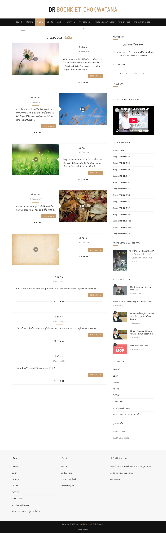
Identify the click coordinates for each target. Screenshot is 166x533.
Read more (95, 76)
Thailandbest (115, 479)
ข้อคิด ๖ (59, 277)
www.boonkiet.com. (83, 524)
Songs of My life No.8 (121, 202)
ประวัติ (19, 22)
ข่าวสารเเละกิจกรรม (105, 22)
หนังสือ (49, 22)
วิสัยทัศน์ (30, 22)
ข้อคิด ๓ (83, 148)
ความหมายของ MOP (139, 346)
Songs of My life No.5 (121, 182)
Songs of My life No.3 (121, 169)
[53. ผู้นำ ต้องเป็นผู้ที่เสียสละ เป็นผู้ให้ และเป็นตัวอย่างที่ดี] (120, 334)
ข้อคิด (40, 22)
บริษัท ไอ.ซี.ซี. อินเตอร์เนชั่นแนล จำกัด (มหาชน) (130, 466)
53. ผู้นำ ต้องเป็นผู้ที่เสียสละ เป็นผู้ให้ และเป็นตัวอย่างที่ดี (141, 332)
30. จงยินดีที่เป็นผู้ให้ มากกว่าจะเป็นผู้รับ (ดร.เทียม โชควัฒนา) (142, 316)
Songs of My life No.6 (121, 189)
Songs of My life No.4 (121, 176)
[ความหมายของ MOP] (120, 349)
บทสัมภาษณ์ (124, 22)
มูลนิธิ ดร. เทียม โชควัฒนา (121, 473)
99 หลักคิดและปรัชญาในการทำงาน (140, 288)
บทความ (71, 22)
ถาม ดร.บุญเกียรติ (142, 22)
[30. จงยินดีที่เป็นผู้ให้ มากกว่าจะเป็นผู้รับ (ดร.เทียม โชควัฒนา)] (120, 317)
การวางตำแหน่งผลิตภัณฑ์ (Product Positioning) (132, 302)
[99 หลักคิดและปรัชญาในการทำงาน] (120, 290)
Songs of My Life (119, 150)
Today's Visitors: (119, 431)
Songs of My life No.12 (122, 227)
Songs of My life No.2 (121, 163)
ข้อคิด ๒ (35, 97)
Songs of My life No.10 (122, 214)
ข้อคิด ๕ (83, 238)
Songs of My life (67, 486)
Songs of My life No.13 (122, 234)
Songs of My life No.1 (121, 157)
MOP (59, 22)
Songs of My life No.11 (122, 221)
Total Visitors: (118, 438)
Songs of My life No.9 (121, 208)
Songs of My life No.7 (121, 195)
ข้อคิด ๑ (83, 47)
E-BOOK (116, 395)
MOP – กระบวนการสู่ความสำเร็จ (126, 414)
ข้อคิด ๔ (35, 194)
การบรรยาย (84, 22)
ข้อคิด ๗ (59, 317)
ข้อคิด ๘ (59, 356)
